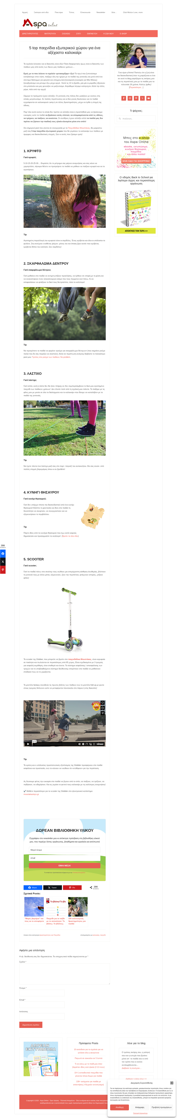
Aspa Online (88, 23)
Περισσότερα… (136, 87)
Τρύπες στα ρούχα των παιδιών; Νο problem (51, 357)
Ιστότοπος (23, 1011)
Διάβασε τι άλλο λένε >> (136, 1079)
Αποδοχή (119, 1107)
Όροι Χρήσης (54, 1101)
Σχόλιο (22, 962)
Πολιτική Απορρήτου (140, 1113)
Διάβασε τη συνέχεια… (131, 1068)
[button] (172, 1083)
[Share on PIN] (3, 570)
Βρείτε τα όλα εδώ (70, 536)
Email (22, 1000)
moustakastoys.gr (31, 794)
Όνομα (23, 988)
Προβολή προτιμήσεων (162, 1107)
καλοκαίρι (96, 935)
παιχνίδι (103, 935)
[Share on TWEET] (3, 562)
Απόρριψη (139, 1107)
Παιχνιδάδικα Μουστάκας (79, 128)
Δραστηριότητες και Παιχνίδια (50, 935)
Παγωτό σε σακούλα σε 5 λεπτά (88, 1058)
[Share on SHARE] (3, 554)
